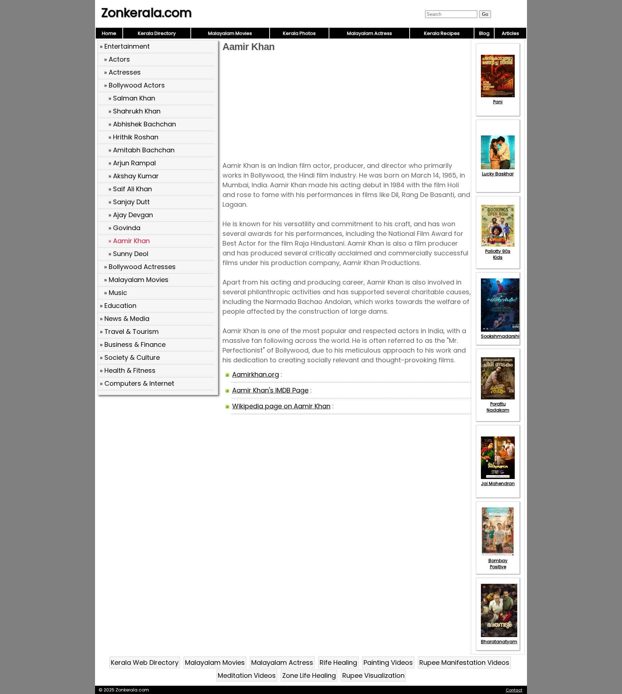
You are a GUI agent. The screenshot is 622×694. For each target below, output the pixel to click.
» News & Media (124, 318)
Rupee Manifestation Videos (464, 662)
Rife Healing (338, 662)
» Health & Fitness (128, 370)
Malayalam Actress (369, 33)
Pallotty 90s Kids (497, 254)
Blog (484, 33)
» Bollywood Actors (134, 85)
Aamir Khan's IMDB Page (270, 390)
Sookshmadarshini (502, 336)
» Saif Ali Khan (130, 188)
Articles (510, 33)
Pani (497, 102)
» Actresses (122, 72)
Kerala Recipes (442, 33)
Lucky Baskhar (498, 174)
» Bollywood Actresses (140, 266)
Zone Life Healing (309, 675)
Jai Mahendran (498, 483)
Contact (514, 690)
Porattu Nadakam (498, 407)
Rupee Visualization (373, 675)
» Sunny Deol (128, 253)
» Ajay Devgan (130, 214)
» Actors (117, 59)
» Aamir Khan (129, 240)
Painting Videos (388, 662)
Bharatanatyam (499, 642)
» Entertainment (125, 46)
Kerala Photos (299, 33)
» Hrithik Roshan (133, 137)
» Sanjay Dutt (129, 201)
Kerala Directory (157, 33)
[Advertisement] (159, 449)
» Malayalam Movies (136, 279)
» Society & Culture (130, 357)
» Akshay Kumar (133, 175)
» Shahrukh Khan (134, 111)
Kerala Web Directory (145, 662)
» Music (115, 292)
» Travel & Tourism (129, 331)
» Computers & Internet (137, 383)
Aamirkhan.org (255, 374)
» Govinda (124, 227)
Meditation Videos (247, 675)
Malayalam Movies (230, 33)
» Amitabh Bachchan (141, 150)
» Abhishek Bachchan (142, 124)
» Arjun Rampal (132, 162)
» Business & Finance (133, 344)
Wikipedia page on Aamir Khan (281, 406)
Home (109, 33)
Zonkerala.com (146, 12)
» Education (118, 305)
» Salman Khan (131, 98)
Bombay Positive (498, 564)
